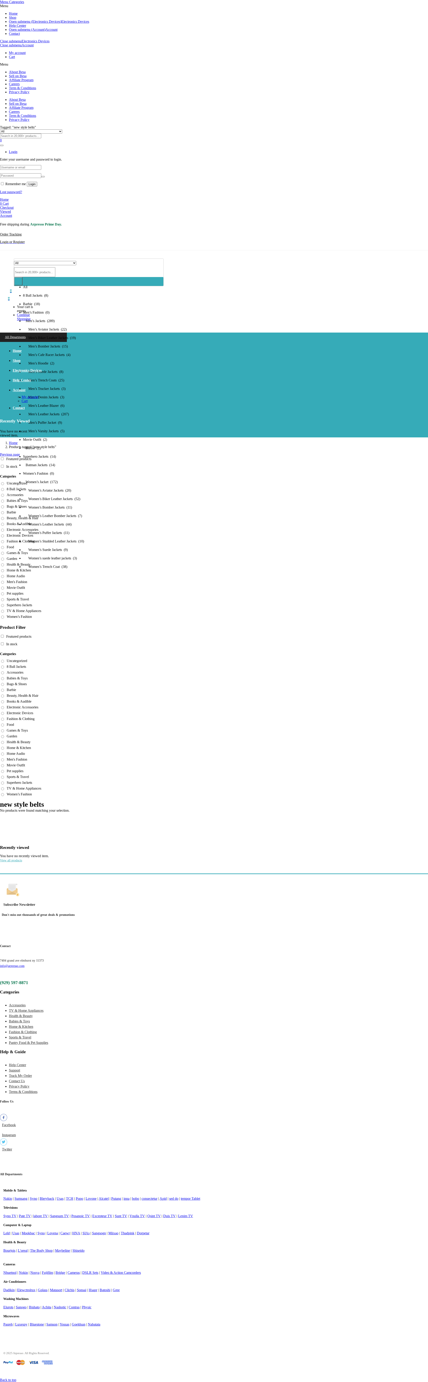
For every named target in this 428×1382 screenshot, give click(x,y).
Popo (79, 1198)
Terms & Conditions (23, 1092)
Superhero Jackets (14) (39, 456)
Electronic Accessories (22, 530)
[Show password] (43, 176)
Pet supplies (15, 593)
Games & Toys (17, 553)
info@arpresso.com (12, 966)
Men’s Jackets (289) (39, 321)
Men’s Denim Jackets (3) (43, 397)
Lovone (91, 1198)
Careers (14, 84)
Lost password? (11, 192)
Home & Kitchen (19, 570)
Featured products (18, 459)
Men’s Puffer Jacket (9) (42, 422)
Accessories (15, 495)
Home (13, 13)
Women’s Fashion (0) (38, 473)
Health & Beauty (19, 564)
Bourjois (9, 1250)
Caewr (65, 1233)
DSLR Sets (90, 1272)
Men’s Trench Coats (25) (43, 380)
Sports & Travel (18, 599)
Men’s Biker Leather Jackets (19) (49, 338)
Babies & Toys (17, 501)
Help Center (17, 25)
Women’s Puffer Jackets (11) (46, 533)
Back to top (8, 1380)
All (25, 287)
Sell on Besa (18, 76)
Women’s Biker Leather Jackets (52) (51, 499)
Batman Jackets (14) (39, 465)
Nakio (7, 1198)
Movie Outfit (16, 588)
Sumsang (20, 1198)
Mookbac (28, 1233)
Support (14, 1070)
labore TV (40, 1216)
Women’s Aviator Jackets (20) (47, 490)
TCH (69, 1198)
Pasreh (8, 1324)
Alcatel (104, 1198)
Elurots (8, 1307)
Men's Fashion (17, 582)
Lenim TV (185, 1216)
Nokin (23, 1272)
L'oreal (23, 1250)
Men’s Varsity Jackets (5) (43, 431)
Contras (74, 1307)
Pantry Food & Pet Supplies (28, 1043)
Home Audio (16, 576)
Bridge (60, 1272)
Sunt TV (121, 1216)
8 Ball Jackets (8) (35, 295)
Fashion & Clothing (21, 541)
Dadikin (9, 1290)
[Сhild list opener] (26, 495)
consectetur (149, 1198)
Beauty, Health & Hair (22, 518)
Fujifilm (47, 1272)
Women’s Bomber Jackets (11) (47, 507)
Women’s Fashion (19, 617)
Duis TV (169, 1216)
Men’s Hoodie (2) (38, 363)
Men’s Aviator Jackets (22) (45, 329)
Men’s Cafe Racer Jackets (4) (46, 355)
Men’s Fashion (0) (36, 312)
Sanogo (21, 1307)
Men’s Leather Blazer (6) (43, 406)
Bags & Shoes (17, 506)
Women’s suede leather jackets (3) (50, 558)
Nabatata (94, 1324)
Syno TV (9, 1216)
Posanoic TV (80, 1216)
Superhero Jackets (19, 605)
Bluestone (37, 1324)
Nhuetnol (9, 1272)
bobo (135, 1198)
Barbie (11, 512)
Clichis (69, 1290)
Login (32, 184)
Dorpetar (143, 1233)
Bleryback (47, 1198)
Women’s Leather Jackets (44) (47, 524)
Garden (12, 559)
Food (10, 547)
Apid (163, 1198)
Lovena (52, 1233)
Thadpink (127, 1233)
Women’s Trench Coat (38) (45, 567)
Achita (46, 1307)
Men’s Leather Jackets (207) (46, 414)
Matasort (56, 1290)
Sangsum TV (59, 1216)
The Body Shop (41, 1250)
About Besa (17, 72)
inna (126, 1198)
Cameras (74, 1272)
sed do (173, 1198)
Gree (116, 1290)
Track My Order (20, 1076)
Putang (116, 1198)
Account (51, 29)
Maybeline (62, 1250)
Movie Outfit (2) (35, 439)
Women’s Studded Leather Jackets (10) (53, 541)
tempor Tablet (190, 1198)
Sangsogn (99, 1233)
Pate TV (25, 1216)
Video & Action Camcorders (121, 1272)
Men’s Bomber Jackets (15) (45, 346)
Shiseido (78, 1250)
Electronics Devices (75, 21)
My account (17, 53)
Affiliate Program (21, 80)
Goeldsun (78, 1324)
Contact (14, 33)
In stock (11, 466)
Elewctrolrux (26, 1290)
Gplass (42, 1290)
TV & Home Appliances (24, 611)
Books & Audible (19, 524)
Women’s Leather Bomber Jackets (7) (52, 516)
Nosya (34, 1272)
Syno (33, 1198)
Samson (52, 1324)
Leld (6, 1233)
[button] (9, 298)
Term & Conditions (22, 88)
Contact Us (17, 1081)
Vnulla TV (137, 1216)
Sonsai (81, 1290)
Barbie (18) (31, 304)
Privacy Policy (19, 92)
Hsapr (93, 1290)
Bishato (34, 1307)
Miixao (113, 1233)
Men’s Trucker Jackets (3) (44, 389)
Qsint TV (154, 1216)
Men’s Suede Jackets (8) (43, 372)
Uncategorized (17, 483)
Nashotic (60, 1307)
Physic (86, 1307)
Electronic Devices (20, 535)
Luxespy (21, 1324)
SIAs (86, 1233)
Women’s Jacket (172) (40, 482)
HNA (76, 1233)
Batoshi (105, 1290)
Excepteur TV (102, 1216)
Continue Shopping (24, 317)
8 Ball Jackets (16, 489)
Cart (12, 57)
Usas (60, 1198)
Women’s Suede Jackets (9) (45, 550)
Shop (12, 17)
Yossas (64, 1324)
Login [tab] (13, 152)
